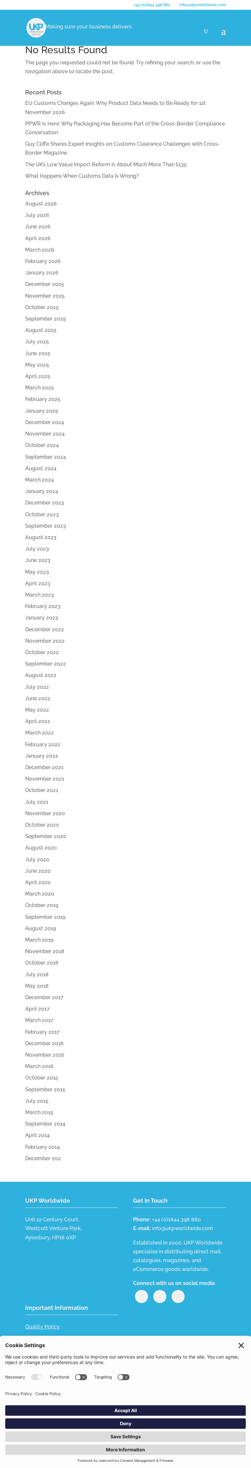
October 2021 (41, 790)
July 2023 (37, 549)
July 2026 (37, 215)
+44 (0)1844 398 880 (151, 5)
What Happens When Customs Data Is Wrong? (82, 176)
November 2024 (45, 434)
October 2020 (42, 825)
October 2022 (42, 652)
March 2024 (39, 480)
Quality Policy (42, 1327)
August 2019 (40, 928)
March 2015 (39, 1112)
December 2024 (44, 422)
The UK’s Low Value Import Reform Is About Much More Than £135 (106, 164)
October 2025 (42, 307)
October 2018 (42, 963)
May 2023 (37, 572)
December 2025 (44, 284)
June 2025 (37, 353)
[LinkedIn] (141, 1296)
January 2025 (41, 411)
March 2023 (39, 595)
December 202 (43, 1158)
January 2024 (41, 491)
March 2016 (39, 1066)
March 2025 (39, 388)
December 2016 (44, 1043)
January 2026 (42, 273)
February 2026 (43, 261)
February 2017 (42, 1032)
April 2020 (38, 882)
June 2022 (37, 698)
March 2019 (39, 940)
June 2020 (38, 871)
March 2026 (39, 250)
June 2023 (37, 560)
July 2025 (37, 341)
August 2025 (41, 330)
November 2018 (44, 951)
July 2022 (37, 687)
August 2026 (41, 204)
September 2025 (45, 319)
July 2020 (37, 859)
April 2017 (37, 1009)
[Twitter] (159, 1296)
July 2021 (36, 802)
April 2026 (38, 238)
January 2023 (41, 618)
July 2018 (37, 974)
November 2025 (45, 296)
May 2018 (37, 986)
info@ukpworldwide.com (182, 1228)
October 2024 (42, 445)
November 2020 (45, 813)
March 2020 (39, 894)
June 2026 (38, 226)
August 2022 (41, 675)
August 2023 (41, 537)
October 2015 (41, 1078)
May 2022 (37, 710)
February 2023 (42, 606)
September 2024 (45, 457)
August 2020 (41, 848)
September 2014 (45, 1124)
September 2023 (45, 526)
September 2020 (45, 836)
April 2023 (37, 583)
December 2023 (44, 503)
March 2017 (39, 1020)
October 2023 (42, 514)
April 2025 (37, 376)
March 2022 (39, 733)
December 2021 (44, 767)
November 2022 (45, 641)
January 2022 (41, 756)
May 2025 (37, 365)
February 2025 (42, 399)
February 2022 (42, 744)
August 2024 (41, 468)
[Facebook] (178, 1296)
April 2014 (37, 1135)
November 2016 (44, 1055)
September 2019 (45, 917)
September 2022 (45, 664)
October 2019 (41, 905)
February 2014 (42, 1147)
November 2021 (44, 779)
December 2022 (44, 629)
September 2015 (45, 1089)
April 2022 (37, 721)
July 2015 (36, 1101)
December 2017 (44, 997)
